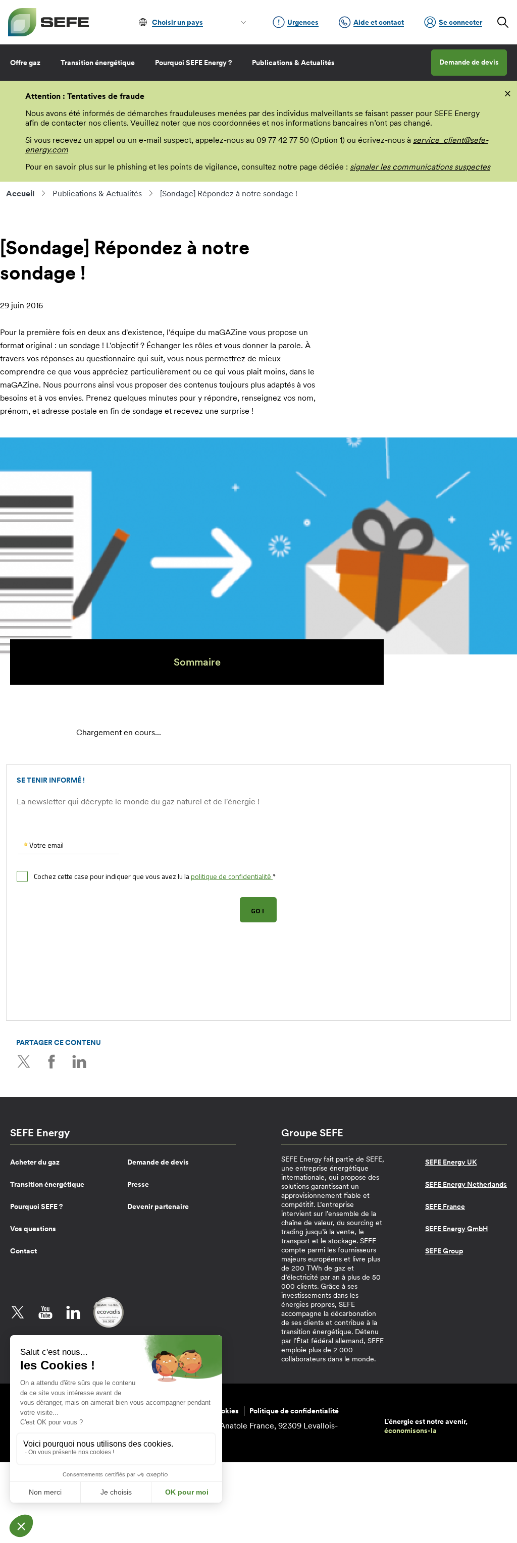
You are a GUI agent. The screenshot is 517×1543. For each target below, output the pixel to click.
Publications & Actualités (293, 62)
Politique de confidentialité (294, 1410)
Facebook (51, 1061)
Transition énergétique (98, 62)
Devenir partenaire (158, 1206)
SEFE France (445, 1206)
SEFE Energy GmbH (456, 1228)
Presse (138, 1184)
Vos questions (33, 1228)
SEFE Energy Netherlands (466, 1184)
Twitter (23, 1061)
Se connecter (460, 22)
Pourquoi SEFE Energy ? (193, 62)
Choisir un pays (177, 22)
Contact (23, 1250)
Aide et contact (378, 22)
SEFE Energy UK (451, 1162)
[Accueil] (48, 22)
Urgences (303, 22)
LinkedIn (79, 1061)
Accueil (20, 193)
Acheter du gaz (35, 1162)
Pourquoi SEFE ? (36, 1206)
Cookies (225, 1410)
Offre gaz (25, 62)
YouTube (45, 1312)
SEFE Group (444, 1250)
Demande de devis (469, 62)
